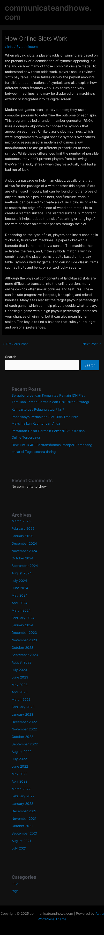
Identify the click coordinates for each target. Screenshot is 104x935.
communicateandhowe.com (48, 12)
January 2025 (22, 536)
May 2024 (20, 595)
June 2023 (20, 677)
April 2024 (20, 603)
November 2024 (24, 551)
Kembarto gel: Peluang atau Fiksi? (38, 409)
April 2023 (20, 692)
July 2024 (19, 581)
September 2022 (25, 744)
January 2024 (22, 625)
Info (10, 47)
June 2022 (20, 766)
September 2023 (25, 655)
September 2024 (25, 566)
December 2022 (24, 722)
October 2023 (22, 648)
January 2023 (22, 714)
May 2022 (19, 774)
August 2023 (22, 662)
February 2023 (23, 707)
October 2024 (22, 558)
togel (15, 891)
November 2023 (24, 640)
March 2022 (21, 789)
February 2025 (23, 528)
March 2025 (21, 521)
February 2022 (23, 796)
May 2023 (20, 685)
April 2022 (19, 781)
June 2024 (20, 588)
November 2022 (24, 729)
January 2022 (22, 804)
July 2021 (19, 848)
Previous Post (15, 344)
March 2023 (21, 699)
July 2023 (19, 670)
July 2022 (19, 759)
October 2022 (22, 737)
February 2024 (23, 618)
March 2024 (21, 610)
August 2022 (21, 752)
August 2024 (22, 573)
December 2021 (24, 811)
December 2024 (24, 543)
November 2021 (24, 819)
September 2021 (24, 833)
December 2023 (24, 633)
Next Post (92, 344)
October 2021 (22, 826)
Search (10, 357)
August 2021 (21, 841)
